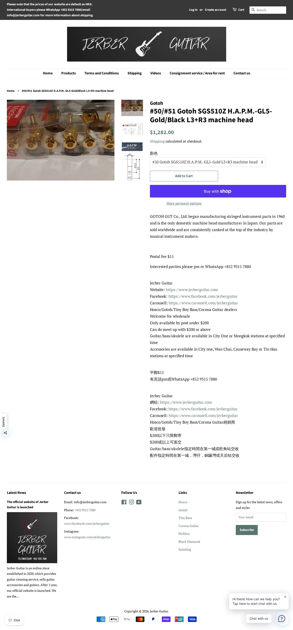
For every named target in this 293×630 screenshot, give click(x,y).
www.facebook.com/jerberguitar (86, 523)
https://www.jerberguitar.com (192, 289)
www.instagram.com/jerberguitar (87, 537)
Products (68, 73)
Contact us (241, 73)
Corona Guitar (188, 526)
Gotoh (183, 510)
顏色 (154, 153)
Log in (193, 10)
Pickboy (184, 533)
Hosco (183, 502)
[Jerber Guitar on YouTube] (138, 503)
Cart (241, 10)
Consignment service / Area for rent (197, 73)
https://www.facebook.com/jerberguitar (203, 296)
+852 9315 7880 (85, 510)
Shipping (135, 73)
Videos (155, 73)
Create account (215, 10)
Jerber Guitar (159, 611)
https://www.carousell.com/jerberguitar (203, 303)
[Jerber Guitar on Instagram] (131, 503)
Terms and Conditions (101, 73)
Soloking (185, 549)
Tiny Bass (185, 518)
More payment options (184, 203)
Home (48, 73)
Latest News (16, 492)
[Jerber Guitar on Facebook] (124, 503)
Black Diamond (189, 541)
